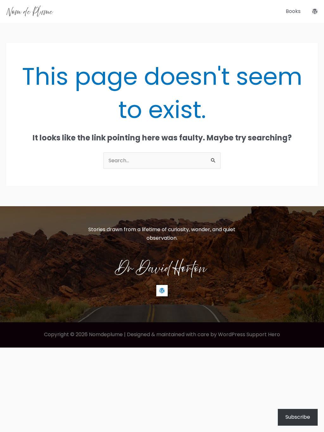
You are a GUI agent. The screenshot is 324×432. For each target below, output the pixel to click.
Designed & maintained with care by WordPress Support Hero (203, 334)
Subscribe (297, 417)
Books (293, 11)
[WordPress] (315, 11)
